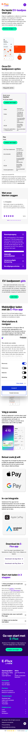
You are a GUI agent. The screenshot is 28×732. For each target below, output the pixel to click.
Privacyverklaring (6, 724)
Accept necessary (14, 393)
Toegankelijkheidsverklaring (8, 727)
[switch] (24, 368)
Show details (19, 383)
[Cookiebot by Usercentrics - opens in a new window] (20, 338)
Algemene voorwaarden (7, 722)
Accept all (14, 388)
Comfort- (11, 588)
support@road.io (6, 675)
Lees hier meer (21, 183)
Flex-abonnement (15, 590)
